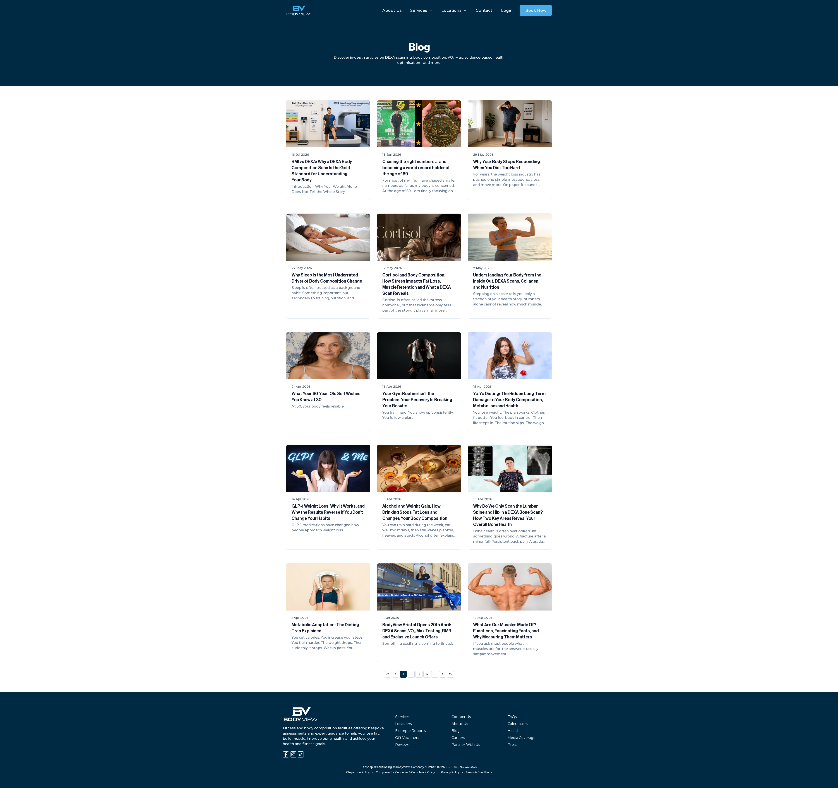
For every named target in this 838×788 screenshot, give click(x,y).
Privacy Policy (450, 772)
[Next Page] (442, 674)
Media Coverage (522, 738)
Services (402, 717)
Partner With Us (466, 745)
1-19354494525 (467, 767)
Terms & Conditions (479, 772)
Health (514, 731)
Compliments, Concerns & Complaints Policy (405, 772)
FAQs (512, 717)
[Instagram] (293, 754)
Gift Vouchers (407, 738)
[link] (387, 674)
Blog (456, 731)
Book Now (535, 10)
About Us (460, 724)
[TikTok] (301, 754)
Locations (403, 724)
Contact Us (461, 717)
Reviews (402, 745)
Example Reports (410, 731)
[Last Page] (450, 674)
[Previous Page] (395, 674)
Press (512, 745)
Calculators (517, 724)
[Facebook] (286, 754)
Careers (458, 738)
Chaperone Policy (358, 772)
